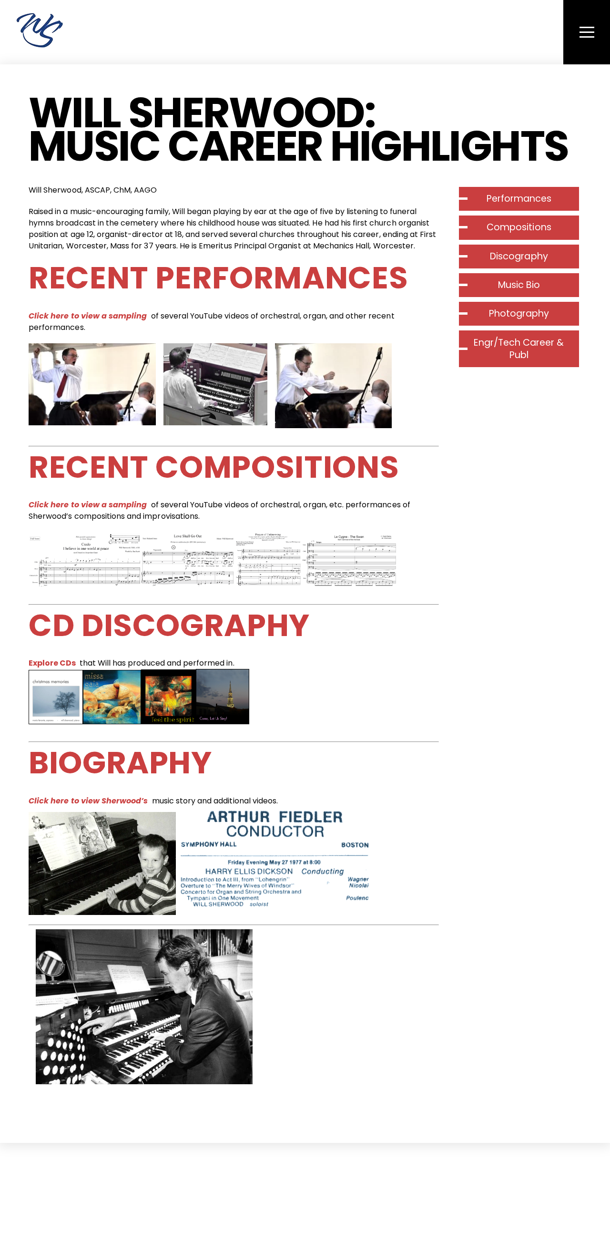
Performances (519, 198)
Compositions (519, 227)
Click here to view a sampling (88, 315)
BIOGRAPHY (120, 762)
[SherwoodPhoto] (39, 42)
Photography (519, 313)
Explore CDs (52, 663)
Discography (519, 256)
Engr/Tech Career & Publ (519, 348)
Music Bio (519, 284)
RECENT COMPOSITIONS (214, 467)
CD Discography (169, 625)
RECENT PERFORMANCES (218, 278)
